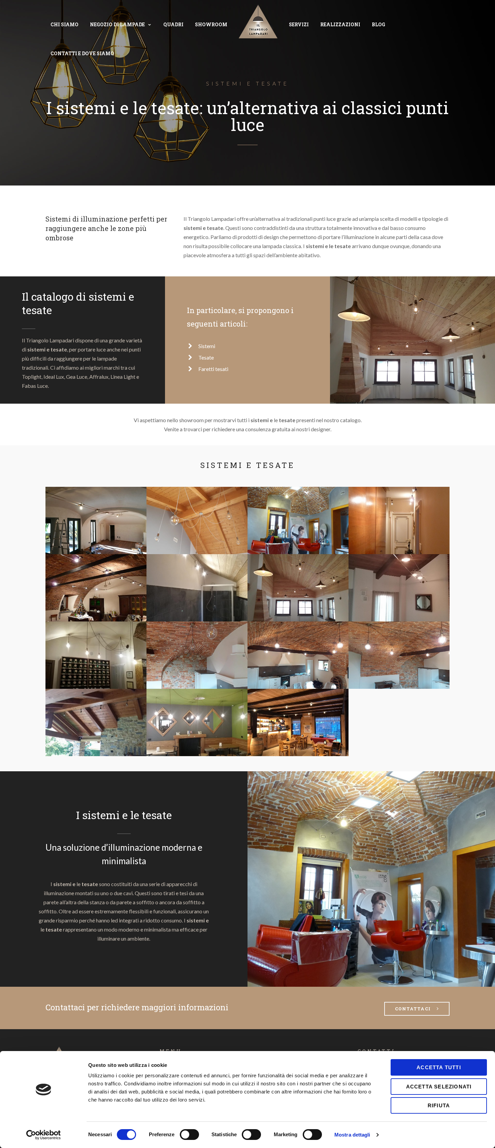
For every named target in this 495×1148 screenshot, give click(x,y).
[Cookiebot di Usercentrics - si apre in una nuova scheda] (43, 1135)
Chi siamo (64, 24)
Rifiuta (439, 1105)
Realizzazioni (340, 24)
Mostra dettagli (352, 1135)
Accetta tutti (439, 1067)
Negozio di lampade (117, 24)
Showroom (211, 24)
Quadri (173, 24)
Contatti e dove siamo (82, 53)
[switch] (189, 1134)
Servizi (299, 24)
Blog (378, 24)
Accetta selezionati (439, 1086)
